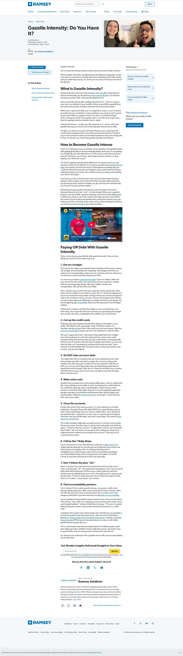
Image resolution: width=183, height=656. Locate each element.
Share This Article (38, 67)
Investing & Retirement (47, 12)
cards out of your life (69, 331)
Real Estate (65, 12)
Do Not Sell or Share (70, 632)
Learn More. (77, 600)
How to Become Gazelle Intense (43, 93)
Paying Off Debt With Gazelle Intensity (42, 99)
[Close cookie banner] (179, 652)
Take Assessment (134, 125)
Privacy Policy (91, 557)
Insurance (78, 12)
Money (31, 12)
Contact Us (83, 624)
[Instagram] (153, 623)
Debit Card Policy (33, 632)
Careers (75, 624)
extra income (87, 395)
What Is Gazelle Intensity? (41, 88)
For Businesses (132, 12)
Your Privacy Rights (57, 632)
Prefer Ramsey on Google (40, 72)
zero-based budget (88, 280)
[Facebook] (81, 567)
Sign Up (114, 551)
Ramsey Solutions (45, 52)
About (117, 624)
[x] (69, 606)
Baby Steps (40, 22)
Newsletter (91, 624)
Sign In (149, 4)
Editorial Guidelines (104, 632)
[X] (94, 567)
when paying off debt (100, 96)
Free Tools (118, 12)
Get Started (67, 624)
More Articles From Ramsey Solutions (106, 605)
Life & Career (91, 12)
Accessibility (92, 632)
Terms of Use (78, 557)
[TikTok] (140, 623)
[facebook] (63, 606)
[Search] (103, 4)
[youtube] (80, 606)
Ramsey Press (109, 624)
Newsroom (100, 624)
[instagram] (74, 606)
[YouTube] (146, 623)
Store (146, 12)
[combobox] (89, 4)
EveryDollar (82, 303)
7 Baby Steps (108, 445)
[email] (101, 567)
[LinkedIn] (88, 567)
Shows (107, 12)
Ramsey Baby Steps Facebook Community (87, 518)
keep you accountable (110, 495)
